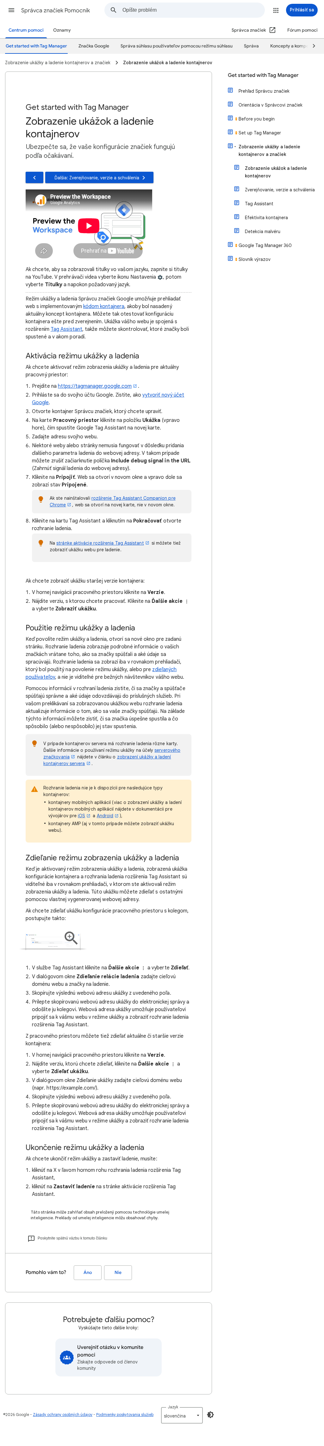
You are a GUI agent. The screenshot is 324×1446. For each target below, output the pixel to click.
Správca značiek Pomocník (55, 10)
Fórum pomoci (302, 30)
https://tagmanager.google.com (95, 386)
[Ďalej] (311, 46)
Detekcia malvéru (262, 231)
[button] (11, 10)
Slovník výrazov (255, 259)
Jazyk (173, 1407)
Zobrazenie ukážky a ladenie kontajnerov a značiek (269, 150)
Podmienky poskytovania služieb (124, 1414)
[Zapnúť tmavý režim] (210, 1414)
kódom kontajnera (103, 306)
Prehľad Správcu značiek (264, 91)
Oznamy (62, 30)
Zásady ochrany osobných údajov (62, 1414)
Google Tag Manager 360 (265, 245)
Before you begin (257, 119)
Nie (118, 1272)
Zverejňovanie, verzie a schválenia (280, 190)
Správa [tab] (251, 46)
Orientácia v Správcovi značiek (270, 105)
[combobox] (193, 10)
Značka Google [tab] (93, 46)
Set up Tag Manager (260, 133)
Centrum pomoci (26, 30)
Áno (88, 1272)
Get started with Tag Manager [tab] (36, 46)
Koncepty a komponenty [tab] (295, 46)
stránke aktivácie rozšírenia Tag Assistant (100, 543)
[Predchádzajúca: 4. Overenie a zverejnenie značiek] (34, 177)
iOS (81, 816)
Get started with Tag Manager (263, 75)
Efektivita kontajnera (266, 217)
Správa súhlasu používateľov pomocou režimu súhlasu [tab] (177, 46)
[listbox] (182, 1415)
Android (105, 816)
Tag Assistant (66, 329)
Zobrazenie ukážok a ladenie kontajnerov (276, 172)
